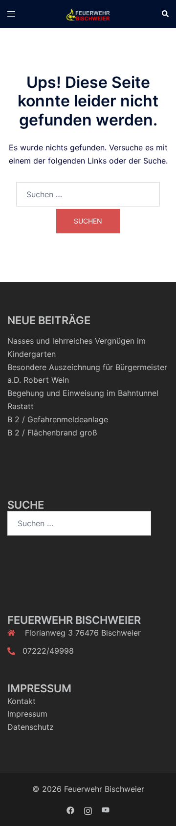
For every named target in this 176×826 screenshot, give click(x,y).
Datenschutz (30, 727)
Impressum (27, 714)
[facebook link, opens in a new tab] (70, 809)
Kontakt (21, 701)
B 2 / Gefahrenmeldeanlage (57, 419)
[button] (165, 14)
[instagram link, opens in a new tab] (88, 809)
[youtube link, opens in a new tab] (106, 809)
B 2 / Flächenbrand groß (52, 432)
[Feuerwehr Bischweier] (88, 14)
